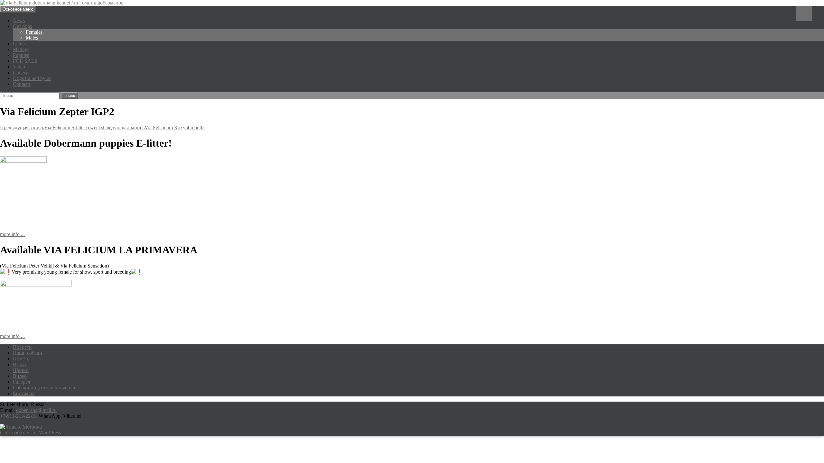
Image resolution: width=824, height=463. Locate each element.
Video (19, 66)
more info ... (12, 234)
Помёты (22, 358)
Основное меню (18, 9)
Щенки (21, 370)
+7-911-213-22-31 (18, 416)
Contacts (22, 84)
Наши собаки (27, 353)
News (19, 20)
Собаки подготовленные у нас (46, 387)
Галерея (21, 382)
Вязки (19, 364)
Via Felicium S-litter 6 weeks (51, 127)
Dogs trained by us (32, 78)
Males (32, 38)
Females (34, 32)
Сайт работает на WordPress (30, 432)
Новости (22, 347)
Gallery (20, 72)
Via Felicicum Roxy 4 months (154, 127)
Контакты (23, 393)
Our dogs (22, 26)
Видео (20, 376)
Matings (21, 49)
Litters (19, 43)
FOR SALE (25, 61)
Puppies (21, 55)
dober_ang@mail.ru (36, 410)
